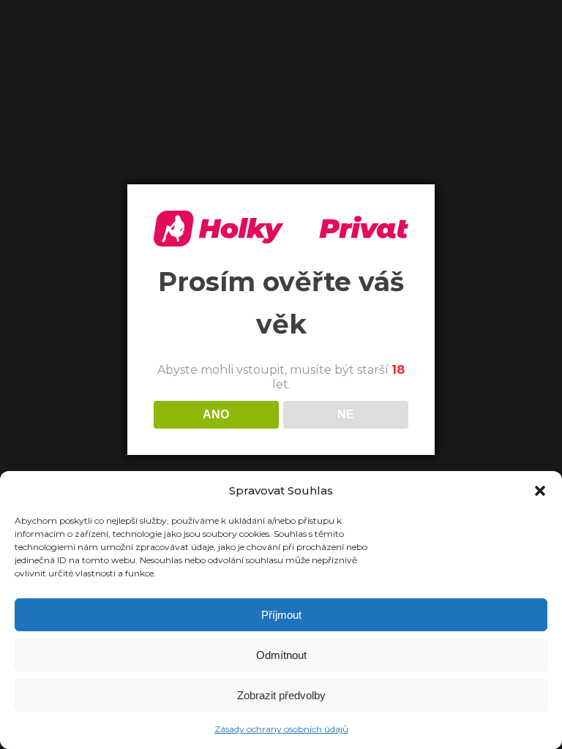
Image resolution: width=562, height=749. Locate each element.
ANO (216, 414)
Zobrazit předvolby (281, 695)
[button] (540, 490)
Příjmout (281, 615)
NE (345, 414)
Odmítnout (281, 655)
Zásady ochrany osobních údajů (281, 728)
